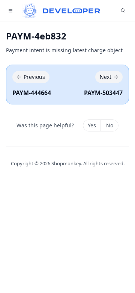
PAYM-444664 (31, 93)
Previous (34, 76)
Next (105, 76)
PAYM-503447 (103, 93)
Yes (92, 125)
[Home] (61, 10)
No (109, 125)
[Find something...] (123, 10)
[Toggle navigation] (10, 10)
